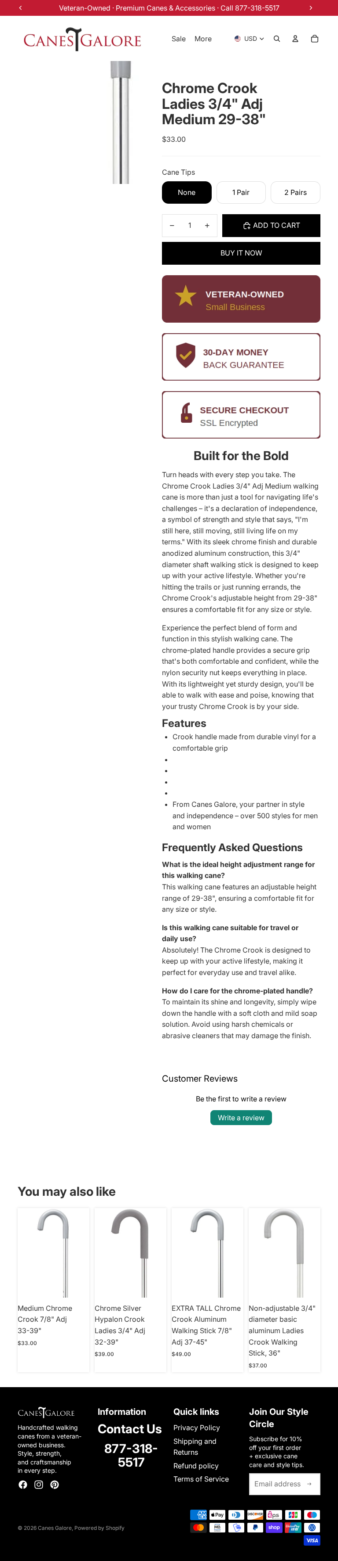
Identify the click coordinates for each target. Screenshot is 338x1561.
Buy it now (241, 252)
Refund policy (196, 1465)
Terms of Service (201, 1479)
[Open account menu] (295, 38)
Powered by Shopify (99, 1528)
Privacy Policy (196, 1427)
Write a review (241, 1117)
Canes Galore (55, 1528)
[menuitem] (203, 38)
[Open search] (277, 38)
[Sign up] (309, 1484)
